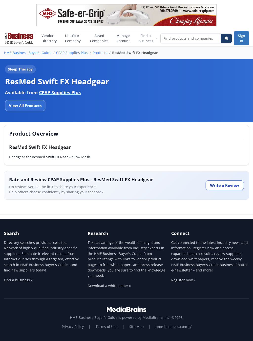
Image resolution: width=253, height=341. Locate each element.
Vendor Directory (49, 38)
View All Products (25, 105)
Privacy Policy (73, 326)
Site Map (136, 326)
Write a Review (224, 185)
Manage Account (123, 38)
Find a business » (18, 280)
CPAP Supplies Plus (72, 52)
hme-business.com (172, 326)
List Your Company (73, 38)
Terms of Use (106, 326)
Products (100, 52)
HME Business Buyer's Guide (27, 52)
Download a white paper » (109, 285)
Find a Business (145, 38)
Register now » (183, 280)
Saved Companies (99, 38)
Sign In (241, 38)
